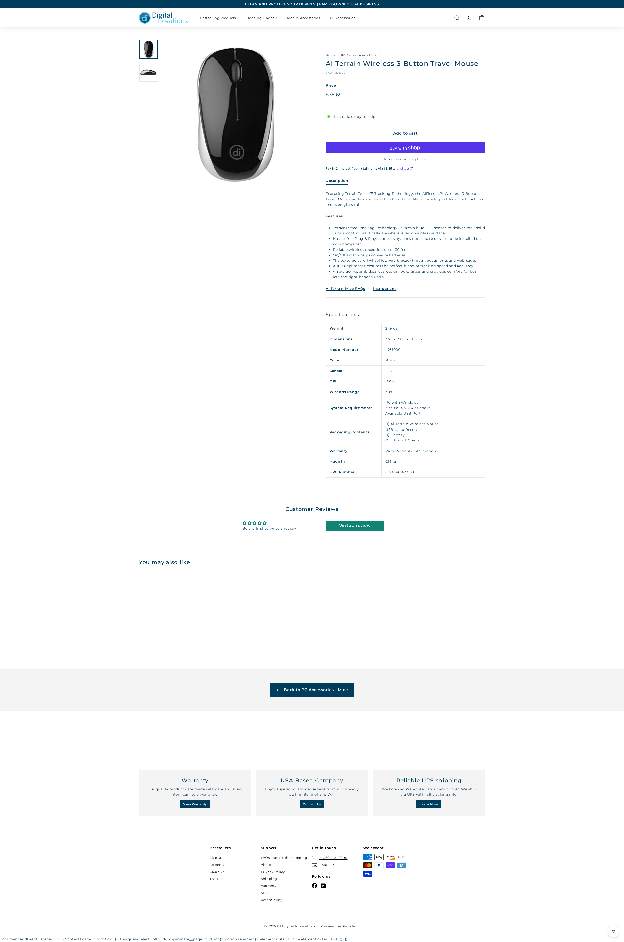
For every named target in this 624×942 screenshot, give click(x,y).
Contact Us (312, 804)
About (266, 865)
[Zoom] (235, 113)
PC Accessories (342, 18)
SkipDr (216, 858)
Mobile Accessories (303, 18)
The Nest (217, 879)
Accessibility (272, 900)
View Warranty (195, 804)
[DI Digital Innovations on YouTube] (323, 885)
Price (331, 85)
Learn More (429, 804)
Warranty (269, 886)
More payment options (405, 159)
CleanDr (217, 872)
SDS (264, 893)
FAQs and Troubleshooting (284, 858)
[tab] (337, 182)
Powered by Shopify (338, 926)
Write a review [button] (355, 525)
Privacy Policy (273, 872)
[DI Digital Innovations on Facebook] (314, 885)
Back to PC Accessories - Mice (315, 689)
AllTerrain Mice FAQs (345, 288)
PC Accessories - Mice (359, 55)
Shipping (269, 879)
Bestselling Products (218, 18)
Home (331, 55)
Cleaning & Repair (261, 18)
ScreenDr (218, 865)
